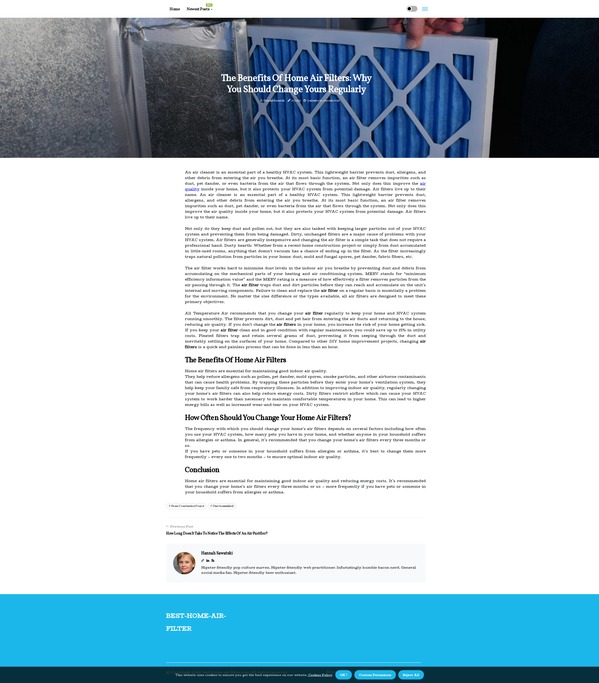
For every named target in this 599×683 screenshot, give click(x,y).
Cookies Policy (319, 674)
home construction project (187, 506)
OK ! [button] (343, 674)
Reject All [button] (411, 674)
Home (175, 9)
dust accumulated (223, 506)
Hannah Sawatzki (274, 101)
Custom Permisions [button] (375, 674)
